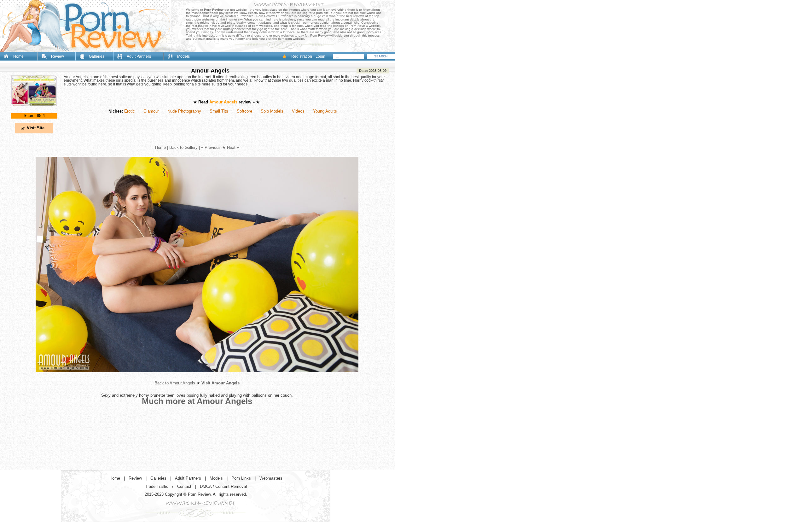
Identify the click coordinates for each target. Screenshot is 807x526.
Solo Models (272, 111)
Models (183, 56)
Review (57, 56)
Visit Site (35, 128)
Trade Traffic (156, 486)
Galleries (96, 56)
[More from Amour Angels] (197, 377)
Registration (301, 56)
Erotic (129, 111)
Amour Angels (210, 70)
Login (320, 56)
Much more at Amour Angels (197, 401)
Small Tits (219, 111)
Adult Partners (139, 56)
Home (18, 56)
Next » (233, 147)
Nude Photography (184, 111)
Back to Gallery (183, 147)
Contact (184, 486)
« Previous (211, 147)
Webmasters (270, 478)
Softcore (244, 111)
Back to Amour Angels (174, 383)
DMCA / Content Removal (223, 486)
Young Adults (325, 111)
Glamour (151, 111)
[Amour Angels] (34, 111)
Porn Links (241, 478)
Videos (298, 111)
